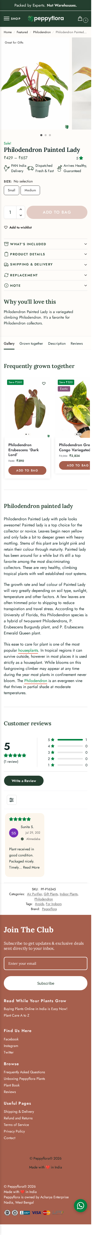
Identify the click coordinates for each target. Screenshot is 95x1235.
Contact (9, 1137)
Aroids (39, 903)
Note (15, 285)
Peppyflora (49, 909)
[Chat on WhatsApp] (80, 1205)
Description (57, 343)
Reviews (77, 343)
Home (8, 32)
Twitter (9, 1052)
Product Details (27, 254)
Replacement (24, 275)
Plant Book (12, 1085)
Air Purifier (34, 894)
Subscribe (45, 983)
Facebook (11, 1039)
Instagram (11, 1045)
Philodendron (42, 32)
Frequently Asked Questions (24, 1072)
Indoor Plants (69, 894)
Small (11, 190)
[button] (81, 19)
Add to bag (57, 212)
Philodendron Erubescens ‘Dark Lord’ (23, 450)
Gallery (9, 343)
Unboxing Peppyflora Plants (24, 1078)
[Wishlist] (44, 383)
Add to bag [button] (27, 470)
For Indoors (54, 903)
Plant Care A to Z (16, 1015)
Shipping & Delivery (31, 264)
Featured (22, 32)
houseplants (28, 650)
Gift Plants (51, 894)
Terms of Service (16, 1124)
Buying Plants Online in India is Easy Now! (35, 1008)
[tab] (9, 343)
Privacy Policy (14, 1131)
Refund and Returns (18, 1118)
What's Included (28, 244)
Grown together (31, 343)
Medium (30, 190)
